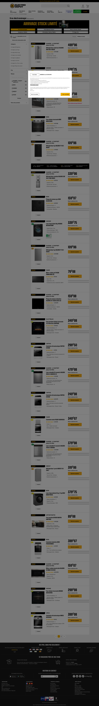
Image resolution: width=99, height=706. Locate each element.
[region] (50, 84)
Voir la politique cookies (34, 84)
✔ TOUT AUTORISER (65, 94)
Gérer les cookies (34, 94)
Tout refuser (34, 74)
